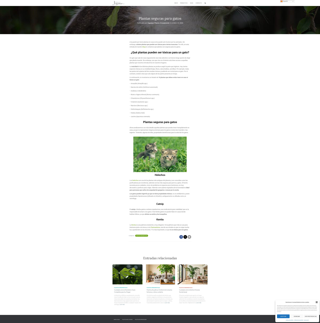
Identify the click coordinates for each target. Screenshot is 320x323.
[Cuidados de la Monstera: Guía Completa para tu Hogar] (127, 274)
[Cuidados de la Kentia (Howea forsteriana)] (193, 274)
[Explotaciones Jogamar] (118, 3)
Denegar (297, 316)
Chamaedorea (155, 227)
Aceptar (283, 316)
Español (285, 1)
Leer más (122, 304)
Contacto (199, 3)
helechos (135, 180)
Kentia (134, 225)
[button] (317, 302)
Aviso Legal (306, 320)
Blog (191, 3)
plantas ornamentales (141, 235)
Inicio (176, 3)
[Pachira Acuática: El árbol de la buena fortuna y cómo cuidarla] (160, 274)
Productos (183, 3)
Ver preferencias (311, 316)
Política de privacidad (298, 320)
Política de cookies (289, 320)
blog (143, 47)
